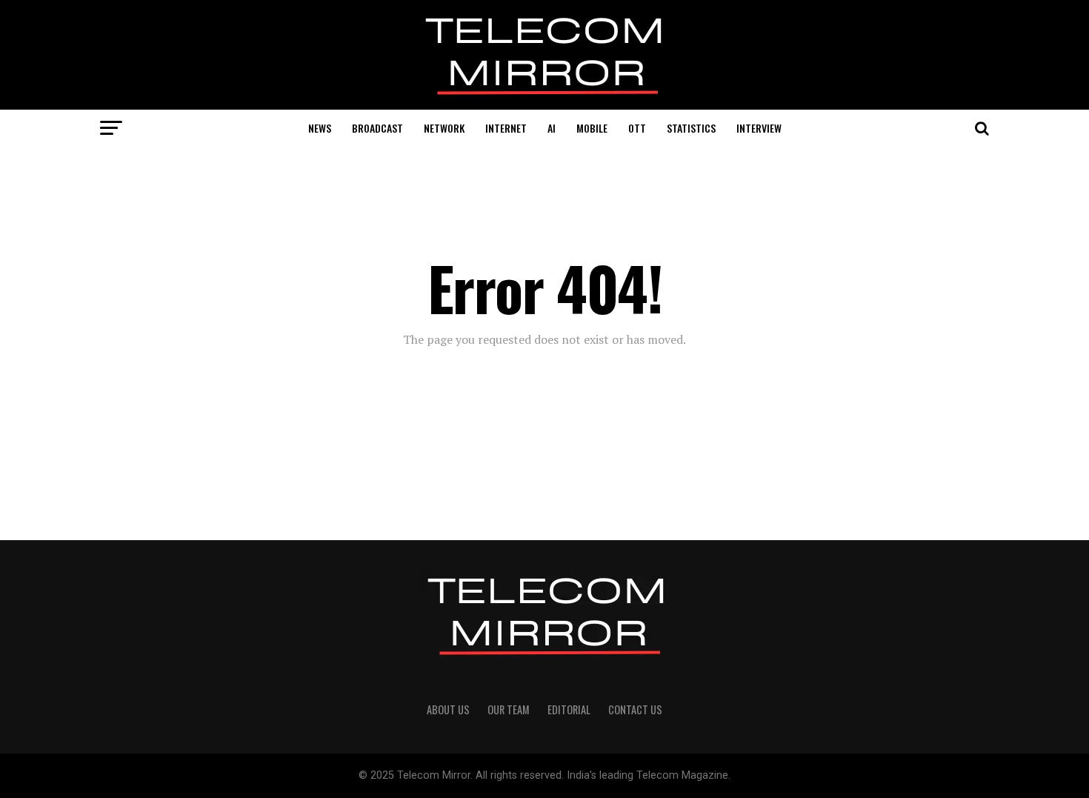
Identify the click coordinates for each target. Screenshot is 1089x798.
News (319, 128)
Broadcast (377, 128)
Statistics (691, 128)
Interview (759, 128)
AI (551, 128)
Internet (506, 128)
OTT (637, 128)
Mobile (591, 128)
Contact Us (635, 709)
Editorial (568, 709)
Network (444, 128)
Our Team (508, 709)
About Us (448, 709)
